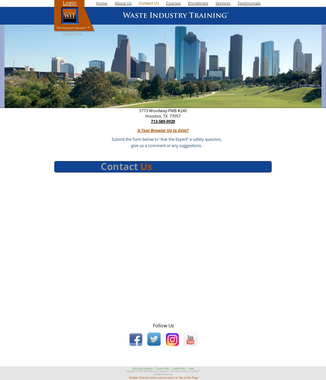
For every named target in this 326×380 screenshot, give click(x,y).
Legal (191, 368)
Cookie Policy (179, 368)
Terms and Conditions (142, 368)
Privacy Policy (163, 368)
